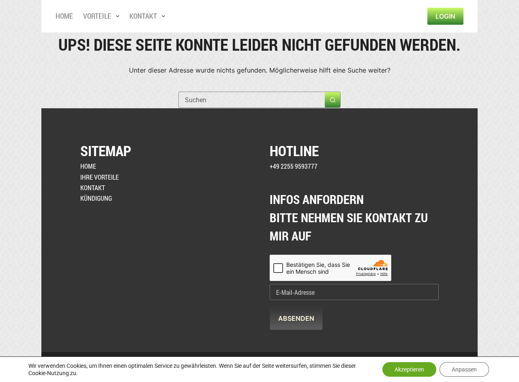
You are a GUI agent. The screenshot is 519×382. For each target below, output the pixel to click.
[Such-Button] (332, 99)
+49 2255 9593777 (293, 166)
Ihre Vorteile (99, 177)
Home (64, 16)
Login (445, 16)
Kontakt (143, 16)
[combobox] (252, 100)
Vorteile (97, 16)
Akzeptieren (409, 369)
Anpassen (464, 369)
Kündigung (96, 198)
